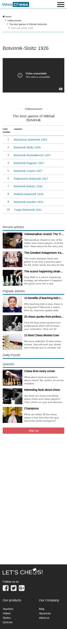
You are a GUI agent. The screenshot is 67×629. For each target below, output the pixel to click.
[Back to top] (62, 622)
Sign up (33, 430)
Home (8, 16)
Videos (7, 613)
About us (44, 617)
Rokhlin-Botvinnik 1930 (28, 194)
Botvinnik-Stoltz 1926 (27, 147)
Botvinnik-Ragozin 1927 (29, 163)
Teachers (8, 608)
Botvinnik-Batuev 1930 (28, 186)
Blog (41, 608)
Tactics (7, 617)
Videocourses (14, 20)
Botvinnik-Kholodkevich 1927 (32, 155)
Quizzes (8, 622)
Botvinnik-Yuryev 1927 (28, 170)
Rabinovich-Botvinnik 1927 (31, 178)
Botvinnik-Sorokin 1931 (28, 201)
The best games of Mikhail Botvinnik (28, 24)
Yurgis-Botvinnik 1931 (28, 209)
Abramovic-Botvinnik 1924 (30, 139)
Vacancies (45, 613)
